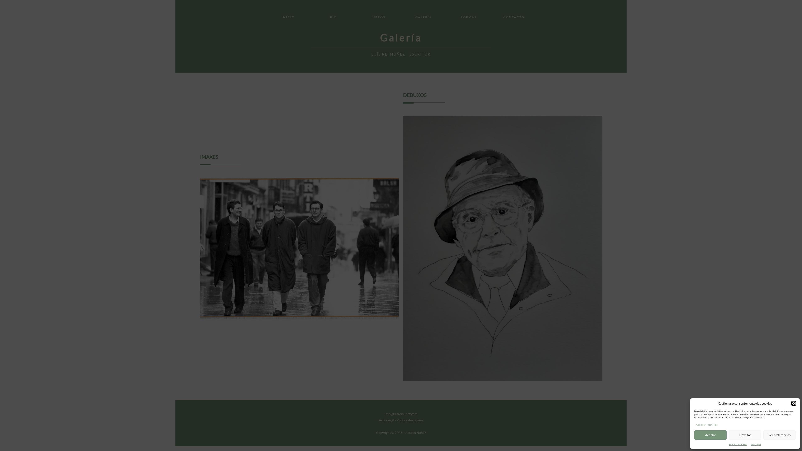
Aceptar (710, 435)
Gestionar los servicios (706, 424)
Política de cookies (738, 444)
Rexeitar (745, 435)
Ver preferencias (779, 435)
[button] (794, 403)
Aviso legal (756, 444)
